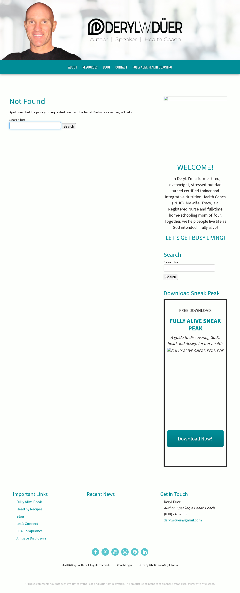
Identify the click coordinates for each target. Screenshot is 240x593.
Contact (121, 67)
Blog (106, 67)
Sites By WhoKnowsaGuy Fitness (158, 565)
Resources (90, 67)
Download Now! (195, 438)
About (72, 67)
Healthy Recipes (29, 509)
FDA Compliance (29, 530)
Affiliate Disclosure (31, 538)
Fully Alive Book (29, 501)
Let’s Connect (27, 523)
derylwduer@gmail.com (183, 520)
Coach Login (124, 565)
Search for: (17, 120)
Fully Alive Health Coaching (152, 67)
